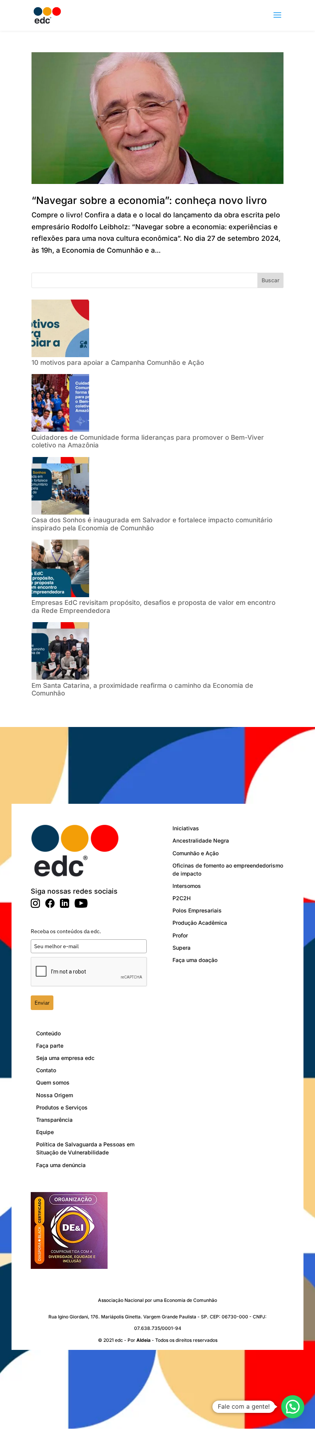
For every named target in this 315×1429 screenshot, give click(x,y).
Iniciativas (185, 828)
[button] (292, 1406)
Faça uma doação (194, 960)
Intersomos (186, 886)
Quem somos (53, 1082)
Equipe (45, 1132)
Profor (180, 935)
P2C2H (181, 898)
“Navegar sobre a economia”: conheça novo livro (149, 200)
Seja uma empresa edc (65, 1058)
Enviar (42, 1002)
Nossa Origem (54, 1095)
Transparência (54, 1119)
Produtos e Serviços (62, 1107)
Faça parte (49, 1045)
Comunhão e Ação (195, 853)
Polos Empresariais (197, 910)
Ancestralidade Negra (200, 840)
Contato (46, 1070)
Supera (181, 947)
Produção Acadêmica (199, 922)
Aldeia (143, 1340)
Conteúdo (48, 1033)
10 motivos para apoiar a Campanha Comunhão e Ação (119, 362)
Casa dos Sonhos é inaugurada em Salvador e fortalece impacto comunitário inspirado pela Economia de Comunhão (152, 524)
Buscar (270, 280)
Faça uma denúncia (61, 1165)
